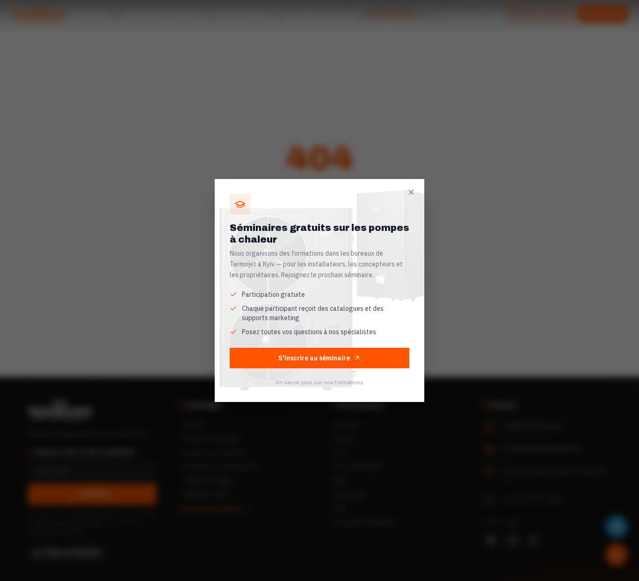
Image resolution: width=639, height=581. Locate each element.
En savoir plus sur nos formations (319, 382)
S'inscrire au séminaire (314, 358)
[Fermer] (411, 192)
